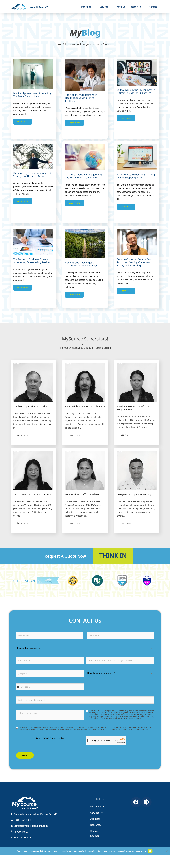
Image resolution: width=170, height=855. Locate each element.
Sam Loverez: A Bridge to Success (32, 494)
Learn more (22, 121)
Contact (153, 7)
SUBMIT (24, 755)
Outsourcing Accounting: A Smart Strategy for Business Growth (32, 174)
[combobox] (85, 648)
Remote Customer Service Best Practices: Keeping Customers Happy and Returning (134, 262)
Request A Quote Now (65, 556)
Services (104, 7)
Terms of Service (57, 738)
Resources (136, 7)
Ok (150, 851)
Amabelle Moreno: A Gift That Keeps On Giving (133, 408)
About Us (121, 7)
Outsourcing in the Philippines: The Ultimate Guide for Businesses (137, 91)
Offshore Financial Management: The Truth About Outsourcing (83, 176)
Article (16, 364)
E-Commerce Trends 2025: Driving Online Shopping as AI (136, 176)
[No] (166, 851)
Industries (86, 7)
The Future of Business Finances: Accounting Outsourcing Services (32, 261)
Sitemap (95, 835)
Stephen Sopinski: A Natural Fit (30, 406)
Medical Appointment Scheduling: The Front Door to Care (32, 95)
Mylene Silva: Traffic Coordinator (83, 494)
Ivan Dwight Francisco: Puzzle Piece (85, 406)
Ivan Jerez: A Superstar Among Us (136, 494)
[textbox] (82, 648)
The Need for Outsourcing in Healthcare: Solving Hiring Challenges (81, 98)
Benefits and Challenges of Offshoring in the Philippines (81, 264)
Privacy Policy (42, 738)
